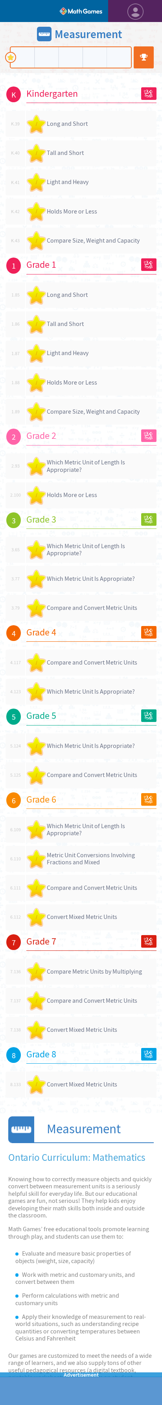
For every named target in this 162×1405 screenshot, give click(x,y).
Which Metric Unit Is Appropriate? (91, 579)
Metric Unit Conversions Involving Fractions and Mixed (91, 859)
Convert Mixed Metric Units (82, 917)
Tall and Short (65, 153)
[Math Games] (81, 11)
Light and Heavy (67, 182)
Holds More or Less (72, 211)
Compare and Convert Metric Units (92, 608)
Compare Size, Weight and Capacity (93, 240)
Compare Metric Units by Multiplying (94, 971)
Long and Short (67, 124)
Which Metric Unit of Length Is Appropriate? (86, 466)
